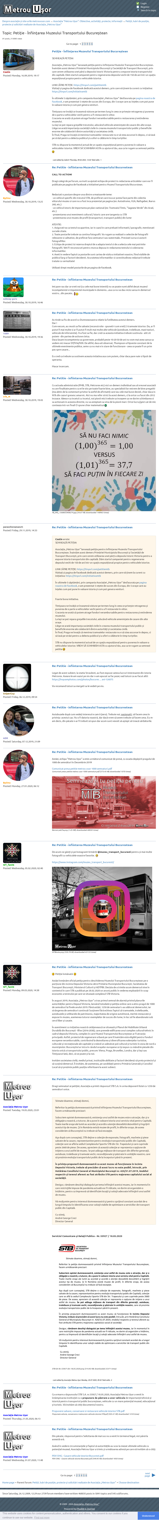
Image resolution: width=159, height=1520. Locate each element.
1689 (6, 333)
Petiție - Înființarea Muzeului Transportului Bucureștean (90, 51)
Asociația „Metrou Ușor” (86, 1503)
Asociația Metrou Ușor (15, 1106)
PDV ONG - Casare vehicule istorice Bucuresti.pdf (78, 1455)
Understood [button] (148, 1516)
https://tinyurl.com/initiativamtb (69, 91)
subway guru (10, 298)
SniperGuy (9, 693)
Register (143, 6)
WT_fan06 (8, 864)
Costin (6, 71)
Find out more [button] (42, 1517)
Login (141, 3)
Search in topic (146, 10)
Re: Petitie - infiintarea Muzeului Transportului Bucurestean (92, 167)
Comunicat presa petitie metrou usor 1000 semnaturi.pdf (82, 768)
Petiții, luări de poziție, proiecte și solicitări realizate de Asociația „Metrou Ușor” (74, 1482)
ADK (5, 738)
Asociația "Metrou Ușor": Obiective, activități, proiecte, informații (87, 21)
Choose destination (129, 1482)
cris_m (6, 396)
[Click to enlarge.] (104, 460)
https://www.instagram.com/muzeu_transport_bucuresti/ (83, 862)
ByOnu (7, 198)
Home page (8, 1482)
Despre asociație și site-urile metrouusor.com (26, 21)
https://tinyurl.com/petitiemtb (90, 84)
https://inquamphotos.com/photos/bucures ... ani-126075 (82, 679)
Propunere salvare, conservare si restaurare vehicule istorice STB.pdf (88, 1410)
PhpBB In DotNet (86, 1508)
